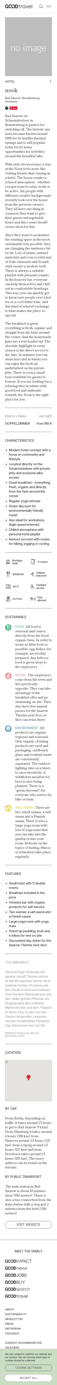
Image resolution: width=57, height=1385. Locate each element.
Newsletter (14, 1319)
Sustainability (16, 1314)
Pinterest (12, 1333)
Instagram (13, 1328)
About (9, 1309)
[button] (49, 6)
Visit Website (28, 1224)
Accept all (29, 1378)
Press (9, 1323)
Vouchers (12, 1347)
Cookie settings (29, 1368)
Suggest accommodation (23, 1342)
